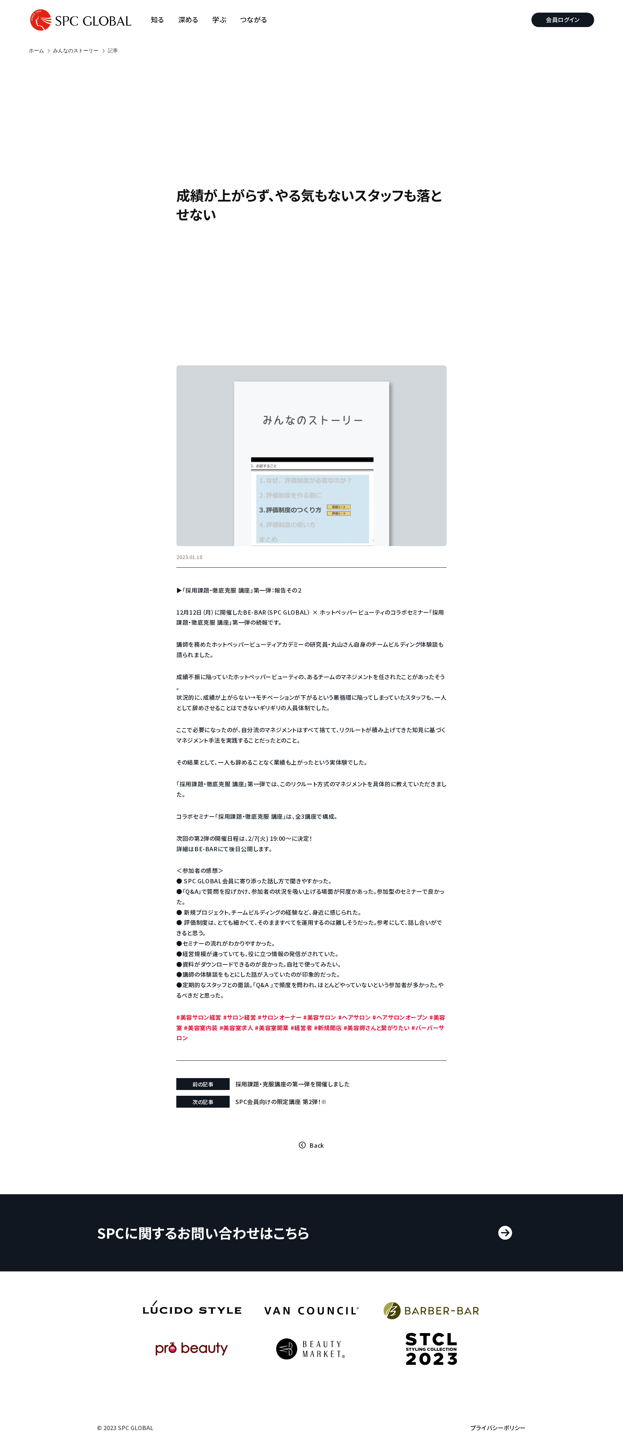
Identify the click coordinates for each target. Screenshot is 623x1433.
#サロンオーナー (279, 1017)
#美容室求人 (236, 1027)
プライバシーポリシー (498, 1427)
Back (316, 1145)
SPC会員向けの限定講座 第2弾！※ (281, 1101)
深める (188, 20)
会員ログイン (563, 19)
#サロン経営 (239, 1017)
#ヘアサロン (354, 1017)
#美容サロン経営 (198, 1017)
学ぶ (219, 20)
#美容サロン (319, 1017)
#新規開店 (328, 1027)
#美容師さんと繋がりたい (377, 1027)
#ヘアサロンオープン (400, 1017)
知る (157, 20)
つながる (254, 20)
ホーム (36, 50)
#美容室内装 (201, 1027)
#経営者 (302, 1027)
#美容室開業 (272, 1027)
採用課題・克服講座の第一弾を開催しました (292, 1084)
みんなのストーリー (75, 50)
